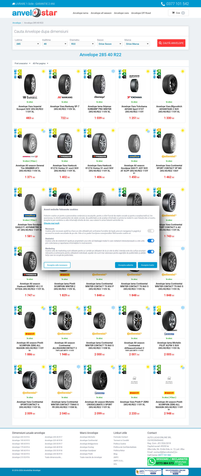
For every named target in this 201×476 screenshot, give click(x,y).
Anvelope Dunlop (87, 447)
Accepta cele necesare (57, 265)
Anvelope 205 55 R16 (21, 437)
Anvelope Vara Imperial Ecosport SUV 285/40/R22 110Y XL (30, 109)
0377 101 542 (164, 455)
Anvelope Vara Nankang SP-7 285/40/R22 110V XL (64, 107)
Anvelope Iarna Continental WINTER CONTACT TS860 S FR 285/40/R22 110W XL (65, 405)
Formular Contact (121, 437)
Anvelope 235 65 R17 (53, 444)
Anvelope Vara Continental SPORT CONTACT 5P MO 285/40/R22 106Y (169, 168)
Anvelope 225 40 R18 (53, 440)
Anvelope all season (101, 13)
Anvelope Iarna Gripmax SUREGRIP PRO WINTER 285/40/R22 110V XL (99, 109)
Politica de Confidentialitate (125, 447)
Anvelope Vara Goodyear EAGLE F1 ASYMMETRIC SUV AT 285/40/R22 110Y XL (29, 227)
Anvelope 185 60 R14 (21, 450)
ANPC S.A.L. (119, 461)
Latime (18, 40)
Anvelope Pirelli (86, 454)
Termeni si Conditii (121, 440)
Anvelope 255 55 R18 (53, 450)
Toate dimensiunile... (53, 457)
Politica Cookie (120, 444)
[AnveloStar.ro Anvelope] (34, 12)
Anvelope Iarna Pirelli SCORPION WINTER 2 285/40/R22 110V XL (64, 286)
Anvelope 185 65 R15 (21, 444)
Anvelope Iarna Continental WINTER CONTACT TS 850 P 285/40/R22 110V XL (99, 286)
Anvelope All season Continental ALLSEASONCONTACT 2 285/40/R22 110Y (65, 346)
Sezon (100, 40)
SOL (115, 464)
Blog (115, 454)
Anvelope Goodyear (88, 450)
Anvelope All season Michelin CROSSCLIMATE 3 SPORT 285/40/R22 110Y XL (99, 405)
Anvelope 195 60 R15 (21, 454)
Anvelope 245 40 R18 (53, 447)
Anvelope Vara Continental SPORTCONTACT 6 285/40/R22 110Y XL (30, 405)
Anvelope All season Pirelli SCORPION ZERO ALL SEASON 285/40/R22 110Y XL (30, 346)
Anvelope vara (121, 13)
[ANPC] (148, 472)
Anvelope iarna (80, 13)
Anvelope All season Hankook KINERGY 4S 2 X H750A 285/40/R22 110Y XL (29, 286)
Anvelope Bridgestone (89, 444)
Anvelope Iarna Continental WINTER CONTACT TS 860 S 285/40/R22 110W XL (99, 345)
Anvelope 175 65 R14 (21, 447)
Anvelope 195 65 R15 (21, 440)
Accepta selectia (125, 265)
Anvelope (17, 23)
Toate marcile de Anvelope (91, 457)
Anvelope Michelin (87, 437)
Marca (127, 40)
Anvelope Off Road (141, 13)
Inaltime (46, 40)
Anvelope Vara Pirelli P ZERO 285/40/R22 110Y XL (134, 403)
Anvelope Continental (88, 440)
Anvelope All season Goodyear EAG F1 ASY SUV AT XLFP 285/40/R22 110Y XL (134, 169)
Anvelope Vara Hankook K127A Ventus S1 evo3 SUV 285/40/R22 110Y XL (65, 168)
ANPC (116, 457)
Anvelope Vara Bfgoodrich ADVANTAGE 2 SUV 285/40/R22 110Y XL (169, 109)
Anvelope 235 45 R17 (53, 437)
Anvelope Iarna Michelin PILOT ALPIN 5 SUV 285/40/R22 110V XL (169, 345)
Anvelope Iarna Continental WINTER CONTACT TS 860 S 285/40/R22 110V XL (134, 286)
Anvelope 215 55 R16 (21, 457)
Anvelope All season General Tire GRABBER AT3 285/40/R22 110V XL (30, 168)
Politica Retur (119, 450)
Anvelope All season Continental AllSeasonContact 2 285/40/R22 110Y (134, 346)
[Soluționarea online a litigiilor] (175, 472)
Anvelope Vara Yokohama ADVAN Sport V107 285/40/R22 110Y (134, 109)
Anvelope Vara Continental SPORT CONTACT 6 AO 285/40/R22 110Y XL (169, 227)
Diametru (74, 40)
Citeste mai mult (51, 223)
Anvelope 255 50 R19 (53, 454)
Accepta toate (147, 265)
